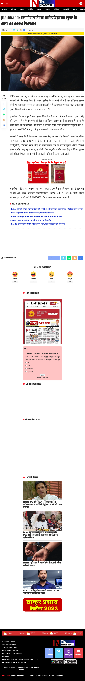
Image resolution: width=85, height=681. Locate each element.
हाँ (28, 363)
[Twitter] (59, 652)
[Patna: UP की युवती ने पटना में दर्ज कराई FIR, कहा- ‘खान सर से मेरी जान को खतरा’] (42, 579)
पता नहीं (30, 369)
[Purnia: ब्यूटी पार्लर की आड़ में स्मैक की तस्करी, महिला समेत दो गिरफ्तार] (42, 551)
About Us (20, 675)
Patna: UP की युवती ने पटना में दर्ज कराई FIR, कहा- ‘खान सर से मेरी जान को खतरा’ (37, 216)
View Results (42, 378)
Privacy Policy (41, 675)
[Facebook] (49, 652)
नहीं (28, 366)
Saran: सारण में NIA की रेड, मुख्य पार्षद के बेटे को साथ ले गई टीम (31, 220)
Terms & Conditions (55, 675)
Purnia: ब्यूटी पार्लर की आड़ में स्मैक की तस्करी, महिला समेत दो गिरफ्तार (32, 213)
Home (13, 675)
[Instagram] (68, 652)
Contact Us (30, 675)
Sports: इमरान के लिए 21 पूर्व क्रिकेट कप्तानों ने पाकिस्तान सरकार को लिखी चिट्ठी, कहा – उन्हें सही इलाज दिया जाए (42, 504)
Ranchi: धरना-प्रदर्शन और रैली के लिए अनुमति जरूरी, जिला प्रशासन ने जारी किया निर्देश (38, 224)
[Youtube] (78, 652)
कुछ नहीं (30, 372)
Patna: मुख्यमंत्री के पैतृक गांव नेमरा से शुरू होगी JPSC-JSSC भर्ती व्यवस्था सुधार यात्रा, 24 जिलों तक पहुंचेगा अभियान (47, 209)
